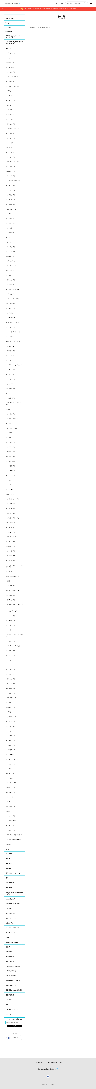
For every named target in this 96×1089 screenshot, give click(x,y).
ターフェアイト (11, 414)
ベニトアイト (11, 466)
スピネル (10, 95)
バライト (10, 702)
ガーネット (10, 147)
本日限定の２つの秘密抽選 (14, 990)
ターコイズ (10, 152)
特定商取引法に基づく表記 (55, 1062)
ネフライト (10, 811)
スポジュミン (11, 237)
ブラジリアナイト (12, 759)
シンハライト (11, 616)
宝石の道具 (9, 854)
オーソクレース (11, 560)
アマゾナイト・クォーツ (13, 913)
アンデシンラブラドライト (15, 835)
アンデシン (10, 336)
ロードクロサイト (12, 388)
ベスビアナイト (11, 369)
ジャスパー (10, 797)
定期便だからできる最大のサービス (14, 893)
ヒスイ (9, 802)
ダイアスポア (11, 294)
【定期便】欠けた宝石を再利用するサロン (14, 42)
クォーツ (10, 384)
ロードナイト (11, 138)
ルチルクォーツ (11, 242)
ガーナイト (10, 360)
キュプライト (11, 693)
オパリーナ (10, 731)
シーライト (10, 665)
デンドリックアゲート (12, 918)
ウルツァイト (11, 522)
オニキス (10, 433)
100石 (7, 937)
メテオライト (11, 735)
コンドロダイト (11, 595)
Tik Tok (8, 844)
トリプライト (11, 199)
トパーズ (10, 143)
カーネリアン (11, 442)
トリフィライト (11, 541)
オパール (10, 119)
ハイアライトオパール (13, 341)
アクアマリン (11, 232)
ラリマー (10, 275)
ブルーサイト (11, 669)
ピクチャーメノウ (11, 1014)
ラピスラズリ (11, 270)
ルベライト (10, 114)
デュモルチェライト (13, 128)
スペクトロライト (12, 726)
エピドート (10, 754)
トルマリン (10, 355)
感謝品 (8, 947)
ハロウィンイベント (12, 1009)
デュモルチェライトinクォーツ (14, 403)
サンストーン (11, 190)
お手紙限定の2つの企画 (13, 980)
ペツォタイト (11, 546)
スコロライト (11, 475)
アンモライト (11, 157)
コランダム (10, 571)
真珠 (8, 581)
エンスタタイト (11, 513)
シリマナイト (11, 641)
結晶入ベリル (10, 923)
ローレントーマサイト (13, 590)
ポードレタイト (11, 586)
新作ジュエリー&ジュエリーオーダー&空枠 (14, 36)
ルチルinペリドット (13, 576)
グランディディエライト (14, 86)
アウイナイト (11, 280)
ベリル (9, 214)
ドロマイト (10, 480)
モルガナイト (11, 247)
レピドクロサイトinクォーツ (14, 605)
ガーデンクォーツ (12, 327)
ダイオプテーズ (11, 716)
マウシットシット (12, 764)
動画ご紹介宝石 (10, 961)
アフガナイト (11, 470)
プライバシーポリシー (39, 1062)
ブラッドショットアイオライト (14, 635)
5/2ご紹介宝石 (11, 971)
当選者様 (8, 868)
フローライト (11, 176)
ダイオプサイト (11, 261)
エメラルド (10, 67)
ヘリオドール (11, 707)
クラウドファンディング (13, 873)
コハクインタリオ (12, 783)
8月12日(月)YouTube (13, 966)
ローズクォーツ (11, 266)
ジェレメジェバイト (13, 299)
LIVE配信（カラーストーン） (14, 839)
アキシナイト (11, 679)
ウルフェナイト (11, 683)
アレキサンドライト (13, 162)
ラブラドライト (11, 185)
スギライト (10, 527)
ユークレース (11, 508)
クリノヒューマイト (13, 499)
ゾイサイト (10, 91)
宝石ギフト (9, 863)
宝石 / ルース (10, 48)
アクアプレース (11, 698)
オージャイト (11, 787)
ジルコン (10, 110)
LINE (7, 849)
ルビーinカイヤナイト (13, 180)
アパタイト (10, 133)
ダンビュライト (11, 456)
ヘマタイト (10, 630)
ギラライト (10, 712)
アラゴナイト (11, 600)
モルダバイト (11, 398)
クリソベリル (11, 461)
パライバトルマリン (13, 76)
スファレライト (11, 503)
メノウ (9, 393)
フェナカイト (11, 625)
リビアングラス (11, 820)
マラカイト (10, 437)
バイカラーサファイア (12, 928)
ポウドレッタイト (12, 750)
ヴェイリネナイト (12, 555)
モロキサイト (11, 830)
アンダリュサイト (12, 223)
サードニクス (11, 778)
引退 (7, 878)
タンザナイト (11, 72)
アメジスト (10, 374)
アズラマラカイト (12, 317)
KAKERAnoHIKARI (12, 942)
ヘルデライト (11, 745)
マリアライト (11, 740)
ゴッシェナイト (11, 251)
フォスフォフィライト (13, 289)
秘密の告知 (9, 951)
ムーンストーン (11, 209)
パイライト (10, 494)
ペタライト (10, 409)
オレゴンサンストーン (13, 332)
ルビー (9, 58)
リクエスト (9, 999)
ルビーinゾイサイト (13, 322)
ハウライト (10, 768)
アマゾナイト (11, 124)
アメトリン (10, 81)
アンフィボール (11, 537)
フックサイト (11, 721)
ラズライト (10, 660)
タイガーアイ (11, 447)
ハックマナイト (11, 171)
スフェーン (10, 105)
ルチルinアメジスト (13, 428)
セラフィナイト (11, 532)
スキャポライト (11, 204)
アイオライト (11, 166)
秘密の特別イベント (12, 985)
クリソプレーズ (11, 611)
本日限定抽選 (10, 995)
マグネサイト (11, 351)
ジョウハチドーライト (13, 518)
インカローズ (11, 688)
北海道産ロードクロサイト (14, 903)
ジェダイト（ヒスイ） (13, 646)
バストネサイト (11, 650)
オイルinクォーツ (12, 313)
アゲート (10, 423)
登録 (14, 1026)
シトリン (10, 228)
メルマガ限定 (10, 882)
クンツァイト (11, 100)
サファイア (10, 62)
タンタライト (11, 806)
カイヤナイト (11, 195)
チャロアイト (11, 379)
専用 (7, 1004)
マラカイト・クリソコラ (14, 365)
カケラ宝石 (9, 887)
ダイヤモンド (11, 53)
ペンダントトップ (11, 932)
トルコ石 (10, 485)
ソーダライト (11, 620)
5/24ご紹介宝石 (11, 975)
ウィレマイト (11, 816)
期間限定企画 (10, 956)
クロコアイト (11, 551)
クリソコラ (10, 773)
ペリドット (10, 256)
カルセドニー (11, 346)
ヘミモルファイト (12, 303)
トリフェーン (11, 825)
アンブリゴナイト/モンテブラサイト (14, 566)
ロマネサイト (11, 792)
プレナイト (10, 218)
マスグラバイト (11, 308)
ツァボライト (11, 451)
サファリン (10, 674)
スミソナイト (11, 655)
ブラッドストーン (12, 418)
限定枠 (8, 858)
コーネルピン (11, 284)
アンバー (10, 489)
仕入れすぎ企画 (10, 899)
